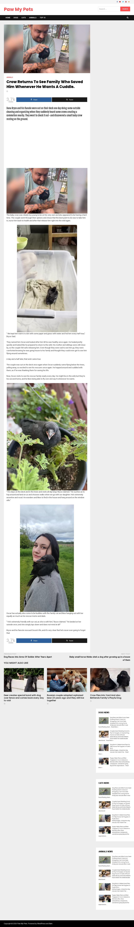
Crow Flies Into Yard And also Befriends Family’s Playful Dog (105, 696)
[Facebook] (117, 2)
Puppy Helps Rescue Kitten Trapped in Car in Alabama (119, 759)
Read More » (114, 727)
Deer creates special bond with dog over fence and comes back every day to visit (24, 698)
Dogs (16, 18)
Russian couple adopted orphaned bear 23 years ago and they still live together (65, 698)
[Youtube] (120, 2)
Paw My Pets (18, 9)
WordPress (41, 924)
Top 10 (42, 18)
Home (8, 18)
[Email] (129, 2)
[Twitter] (123, 2)
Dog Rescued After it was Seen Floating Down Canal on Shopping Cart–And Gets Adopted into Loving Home (119, 720)
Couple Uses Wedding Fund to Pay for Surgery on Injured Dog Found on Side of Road (119, 733)
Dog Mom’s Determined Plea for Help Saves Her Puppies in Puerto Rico (120, 746)
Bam (50, 924)
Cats (23, 18)
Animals (32, 18)
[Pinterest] (126, 2)
